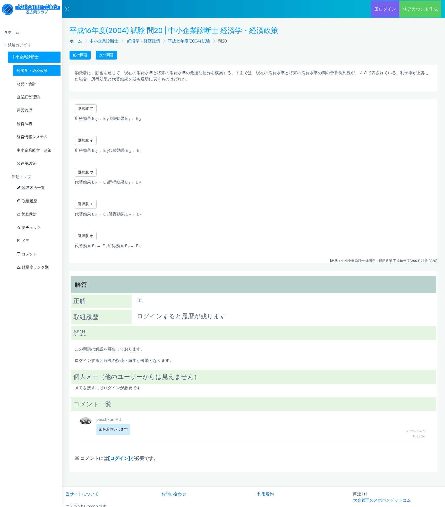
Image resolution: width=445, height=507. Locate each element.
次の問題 (106, 55)
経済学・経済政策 (143, 41)
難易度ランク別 (35, 267)
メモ (25, 240)
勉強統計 (29, 214)
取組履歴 (29, 201)
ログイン (387, 9)
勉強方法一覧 (33, 187)
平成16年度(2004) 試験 (189, 41)
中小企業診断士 (25, 57)
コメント (29, 254)
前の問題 (80, 55)
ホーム (76, 41)
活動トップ (21, 176)
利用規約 (265, 494)
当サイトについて (82, 494)
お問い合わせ (173, 494)
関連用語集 (26, 163)
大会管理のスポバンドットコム (382, 500)
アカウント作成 (422, 9)
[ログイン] (119, 458)
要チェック (31, 227)
